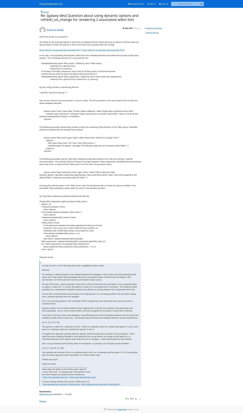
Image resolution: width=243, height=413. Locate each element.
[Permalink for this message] (139, 399)
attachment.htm (46, 394)
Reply (43, 401)
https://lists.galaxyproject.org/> (83, 377)
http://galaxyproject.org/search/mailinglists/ (61, 384)
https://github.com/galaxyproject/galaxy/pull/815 (60, 50)
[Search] (201, 4)
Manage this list (137, 4)
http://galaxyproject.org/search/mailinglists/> (101, 384)
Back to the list (152, 32)
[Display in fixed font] (136, 399)
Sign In (152, 4)
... (41, 261)
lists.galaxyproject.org (51, 3)
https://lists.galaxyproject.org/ (55, 377)
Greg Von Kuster (55, 29)
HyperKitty (122, 409)
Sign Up (164, 4)
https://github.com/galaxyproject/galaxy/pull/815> (104, 50)
